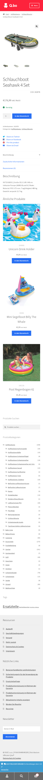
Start (7, 14)
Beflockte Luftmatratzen (17, 487)
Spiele (8, 580)
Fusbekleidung (11, 545)
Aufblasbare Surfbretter (16, 472)
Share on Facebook (13, 139)
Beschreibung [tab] (8, 155)
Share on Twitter (13, 136)
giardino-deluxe (34, 607)
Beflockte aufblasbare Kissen (18, 483)
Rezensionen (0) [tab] (9, 168)
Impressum (10, 651)
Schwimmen (10, 577)
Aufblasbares (15, 14)
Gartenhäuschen (24, 607)
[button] (37, 26)
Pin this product (13, 142)
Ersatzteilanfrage (13, 681)
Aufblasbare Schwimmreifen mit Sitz (21, 464)
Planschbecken (13, 507)
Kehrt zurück (11, 642)
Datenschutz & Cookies (15, 646)
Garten (8, 549)
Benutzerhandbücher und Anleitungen (21, 670)
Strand (8, 584)
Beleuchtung (10, 534)
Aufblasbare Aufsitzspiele (17, 449)
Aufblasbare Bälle (14, 452)
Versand (9, 638)
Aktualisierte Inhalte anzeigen (18, 700)
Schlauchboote (27, 14)
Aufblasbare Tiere (14, 476)
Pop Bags (11, 511)
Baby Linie (9, 530)
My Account (7, 776)
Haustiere (9, 561)
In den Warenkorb (22, 116)
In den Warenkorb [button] (21, 260)
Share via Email (12, 145)
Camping (9, 538)
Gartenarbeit (10, 553)
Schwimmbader (11, 573)
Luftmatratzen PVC (15, 503)
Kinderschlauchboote (15, 499)
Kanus (10, 491)
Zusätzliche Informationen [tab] (13, 161)
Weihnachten (10, 588)
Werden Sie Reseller (13, 704)
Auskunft (9, 629)
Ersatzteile (9, 542)
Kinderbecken (13, 495)
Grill (7, 557)
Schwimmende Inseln (15, 522)
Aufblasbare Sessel (15, 468)
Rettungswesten (14, 515)
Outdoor (9, 569)
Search (21, 776)
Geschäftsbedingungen (15, 633)
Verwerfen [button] (4, 770)
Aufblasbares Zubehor (16, 480)
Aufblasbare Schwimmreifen (18, 460)
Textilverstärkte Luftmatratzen (19, 526)
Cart (33, 774)
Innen (8, 565)
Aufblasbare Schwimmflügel (18, 456)
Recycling (9, 709)
